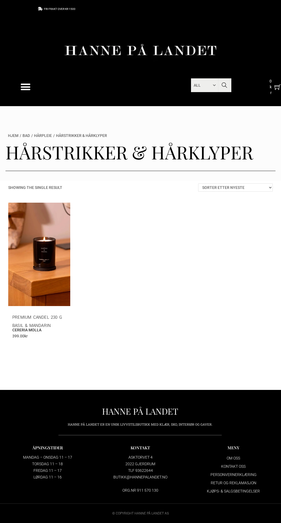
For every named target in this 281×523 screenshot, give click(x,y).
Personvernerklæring (233, 474)
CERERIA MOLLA (26, 330)
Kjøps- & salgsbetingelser (233, 491)
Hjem (13, 135)
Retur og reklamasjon (233, 483)
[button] (25, 87)
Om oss (233, 458)
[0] (277, 87)
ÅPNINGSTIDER (47, 447)
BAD (26, 135)
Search (224, 85)
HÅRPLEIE (43, 135)
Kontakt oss (233, 466)
